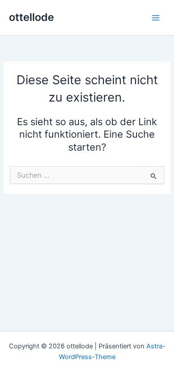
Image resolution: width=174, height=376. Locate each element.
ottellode (31, 17)
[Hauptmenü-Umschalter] (155, 17)
